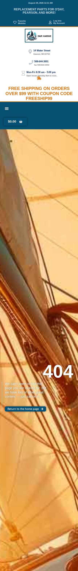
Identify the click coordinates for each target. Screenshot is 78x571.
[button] (7, 109)
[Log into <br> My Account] (50, 22)
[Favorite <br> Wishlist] (15, 22)
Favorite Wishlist (22, 22)
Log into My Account (59, 22)
